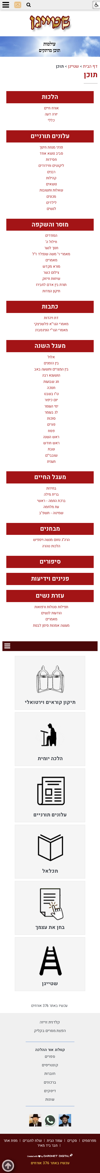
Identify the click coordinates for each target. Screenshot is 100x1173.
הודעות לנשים (51, 613)
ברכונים (50, 1082)
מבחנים (50, 528)
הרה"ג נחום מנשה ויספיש (51, 539)
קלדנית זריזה (50, 1022)
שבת (51, 449)
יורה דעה (51, 114)
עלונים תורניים (50, 136)
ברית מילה (51, 494)
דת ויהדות (51, 318)
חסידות (51, 159)
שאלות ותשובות (51, 190)
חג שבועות (51, 381)
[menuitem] (50, 683)
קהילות (51, 178)
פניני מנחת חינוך (51, 147)
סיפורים (50, 561)
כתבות (50, 306)
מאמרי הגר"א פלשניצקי (51, 324)
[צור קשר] (18, 5)
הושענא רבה (51, 375)
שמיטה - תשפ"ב (51, 513)
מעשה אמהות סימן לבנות (51, 625)
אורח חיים (51, 108)
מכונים (51, 196)
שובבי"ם (51, 455)
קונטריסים (50, 1065)
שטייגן (73, 66)
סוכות (51, 418)
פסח (51, 431)
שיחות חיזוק (51, 278)
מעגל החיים (50, 477)
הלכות (50, 97)
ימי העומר (51, 406)
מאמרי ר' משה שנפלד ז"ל (51, 254)
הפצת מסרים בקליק (50, 1031)
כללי (51, 120)
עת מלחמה (51, 507)
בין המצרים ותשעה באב (51, 369)
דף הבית (90, 66)
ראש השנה (51, 437)
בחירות (51, 488)
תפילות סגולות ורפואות (51, 607)
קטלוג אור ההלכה (50, 1050)
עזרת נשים (50, 595)
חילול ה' (51, 242)
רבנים (51, 172)
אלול (51, 357)
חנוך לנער (51, 248)
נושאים (51, 184)
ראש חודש (51, 443)
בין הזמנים (51, 363)
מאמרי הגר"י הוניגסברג (51, 330)
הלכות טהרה (51, 546)
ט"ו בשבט (51, 394)
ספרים (50, 1056)
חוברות (49, 1074)
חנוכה (51, 387)
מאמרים (51, 260)
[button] (28, 5)
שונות (50, 1099)
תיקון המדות (51, 291)
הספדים (51, 235)
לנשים (51, 208)
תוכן (91, 75)
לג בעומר (51, 412)
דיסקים (50, 1091)
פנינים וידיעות (50, 578)
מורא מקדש (51, 266)
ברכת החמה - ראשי (51, 500)
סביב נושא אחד (51, 153)
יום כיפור (51, 400)
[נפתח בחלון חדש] (65, 1120)
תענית (51, 461)
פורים (51, 424)
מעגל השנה (50, 345)
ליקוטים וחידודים (51, 165)
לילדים (51, 202)
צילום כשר (51, 272)
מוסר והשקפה (50, 224)
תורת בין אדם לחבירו (51, 284)
